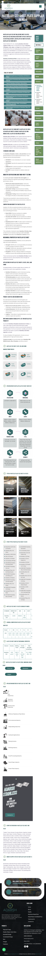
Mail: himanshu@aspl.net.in (10, 1)
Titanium (38, 113)
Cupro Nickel (37, 124)
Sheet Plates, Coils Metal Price (39, 161)
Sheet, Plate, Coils (37, 38)
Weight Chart (9, 675)
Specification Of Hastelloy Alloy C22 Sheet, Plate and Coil (17, 80)
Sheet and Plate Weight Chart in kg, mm (38, 151)
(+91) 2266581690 (25, 883)
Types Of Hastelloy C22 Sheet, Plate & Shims (16, 83)
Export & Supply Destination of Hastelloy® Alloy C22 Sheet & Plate (18, 108)
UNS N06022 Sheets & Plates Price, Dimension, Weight (17, 100)
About (29, 909)
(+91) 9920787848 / (17, 883)
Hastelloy (38, 81)
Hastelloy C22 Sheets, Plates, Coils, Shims (39, 88)
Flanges (5, 941)
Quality (29, 912)
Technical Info (31, 919)
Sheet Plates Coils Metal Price (35, 916)
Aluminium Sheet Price (33, 914)
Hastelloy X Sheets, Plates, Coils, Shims (39, 101)
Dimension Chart (25, 669)
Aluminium (38, 118)
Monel (37, 76)
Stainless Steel (38, 51)
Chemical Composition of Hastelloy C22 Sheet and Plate (18, 93)
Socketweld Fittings (8, 937)
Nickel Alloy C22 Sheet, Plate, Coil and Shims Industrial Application (16, 104)
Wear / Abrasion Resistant (38, 136)
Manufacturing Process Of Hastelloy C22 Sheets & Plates (18, 76)
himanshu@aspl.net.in (17, 893)
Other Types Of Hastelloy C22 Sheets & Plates (17, 86)
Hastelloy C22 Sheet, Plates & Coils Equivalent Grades (17, 89)
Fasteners (5, 944)
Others (37, 143)
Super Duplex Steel (37, 65)
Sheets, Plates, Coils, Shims (9, 932)
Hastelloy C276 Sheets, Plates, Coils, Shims (39, 95)
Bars (4, 939)
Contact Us (31, 921)
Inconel (38, 108)
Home (8, 25)
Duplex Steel (37, 57)
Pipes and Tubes (7, 929)
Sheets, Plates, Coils (16, 25)
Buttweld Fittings (7, 934)
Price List (9, 668)
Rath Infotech (38, 954)
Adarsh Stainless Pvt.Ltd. (13, 954)
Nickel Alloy (39, 71)
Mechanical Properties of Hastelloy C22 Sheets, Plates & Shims (17, 96)
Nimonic (38, 130)
